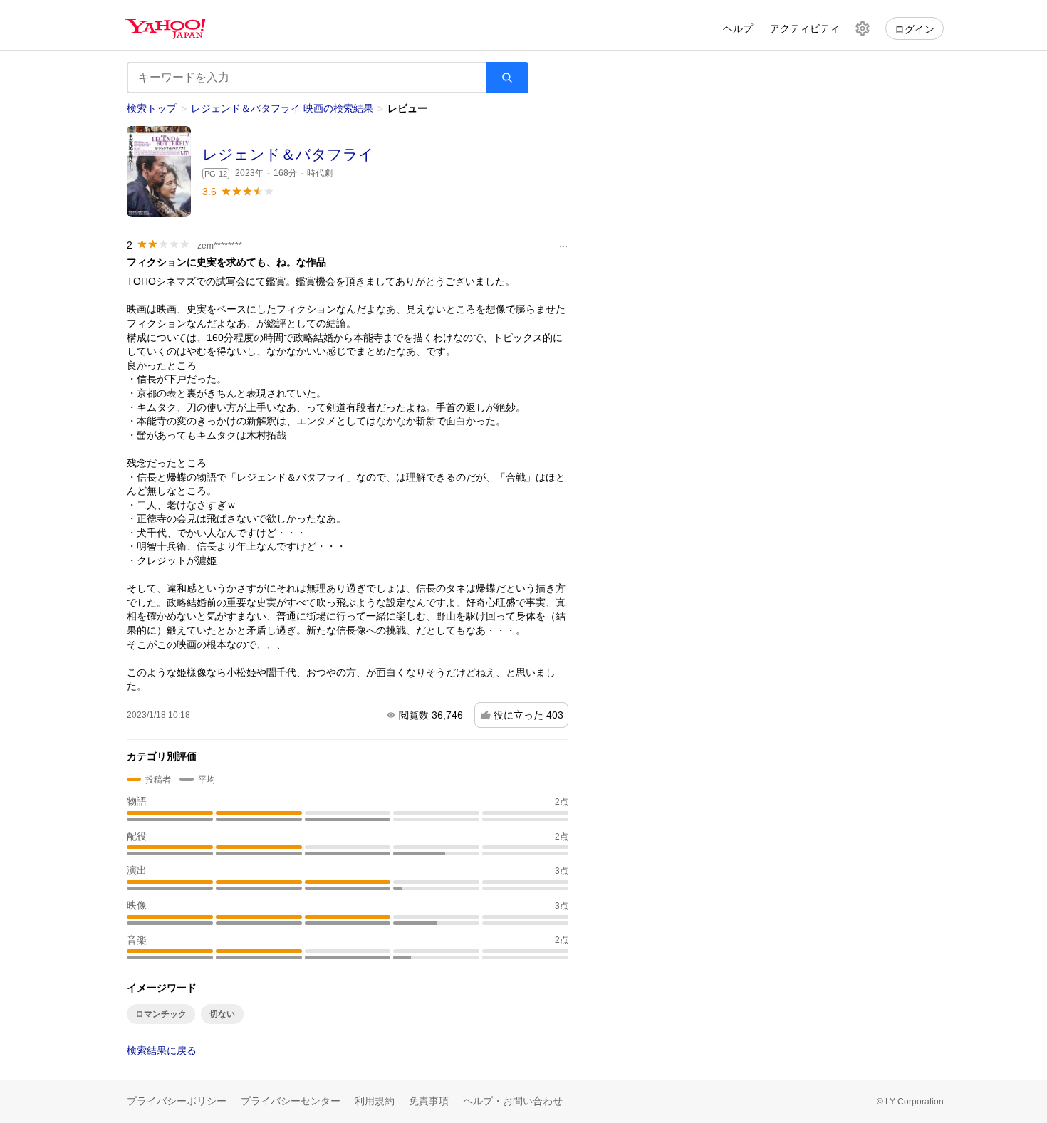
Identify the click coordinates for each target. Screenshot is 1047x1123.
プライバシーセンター (290, 1101)
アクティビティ (805, 28)
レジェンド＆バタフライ (288, 154)
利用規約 (375, 1101)
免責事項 (429, 1101)
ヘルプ (738, 28)
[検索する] (507, 77)
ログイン (914, 29)
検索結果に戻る (162, 1050)
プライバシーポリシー (176, 1101)
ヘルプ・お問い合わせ (513, 1101)
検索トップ (152, 108)
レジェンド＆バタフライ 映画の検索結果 (282, 108)
